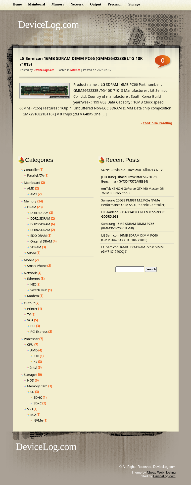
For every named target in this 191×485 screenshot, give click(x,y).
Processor (115, 4)
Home (17, 4)
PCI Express (39, 331)
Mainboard (36, 4)
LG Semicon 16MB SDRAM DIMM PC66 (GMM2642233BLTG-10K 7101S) (129, 237)
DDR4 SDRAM (40, 230)
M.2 (33, 414)
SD (32, 391)
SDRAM (75, 70)
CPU (30, 344)
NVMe (38, 420)
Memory (57, 4)
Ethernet (33, 278)
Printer (32, 308)
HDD (30, 380)
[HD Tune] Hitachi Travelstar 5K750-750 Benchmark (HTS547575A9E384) (129, 179)
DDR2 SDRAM (40, 218)
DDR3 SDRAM (40, 224)
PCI (32, 326)
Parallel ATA (35, 175)
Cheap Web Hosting (161, 472)
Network (77, 4)
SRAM (31, 252)
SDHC (38, 397)
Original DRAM (41, 241)
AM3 (33, 194)
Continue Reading (157, 123)
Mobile (29, 260)
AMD (30, 188)
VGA (30, 320)
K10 (36, 356)
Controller (31, 169)
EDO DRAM (38, 235)
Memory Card (37, 386)
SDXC (38, 403)
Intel (33, 367)
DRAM (31, 207)
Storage (134, 4)
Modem (33, 295)
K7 (35, 361)
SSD (30, 409)
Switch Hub (38, 290)
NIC (33, 284)
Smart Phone (37, 265)
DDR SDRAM (39, 212)
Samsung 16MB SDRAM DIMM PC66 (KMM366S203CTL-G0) (127, 225)
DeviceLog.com (48, 24)
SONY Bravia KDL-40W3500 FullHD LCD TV (132, 169)
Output (95, 4)
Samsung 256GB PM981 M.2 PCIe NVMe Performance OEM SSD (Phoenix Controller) (133, 202)
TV (29, 314)
